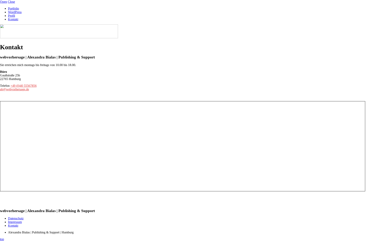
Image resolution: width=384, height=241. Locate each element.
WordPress (15, 12)
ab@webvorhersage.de (14, 89)
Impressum (15, 222)
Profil (11, 15)
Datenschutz (16, 218)
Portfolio (13, 8)
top (2, 239)
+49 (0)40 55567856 (23, 85)
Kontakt (13, 19)
